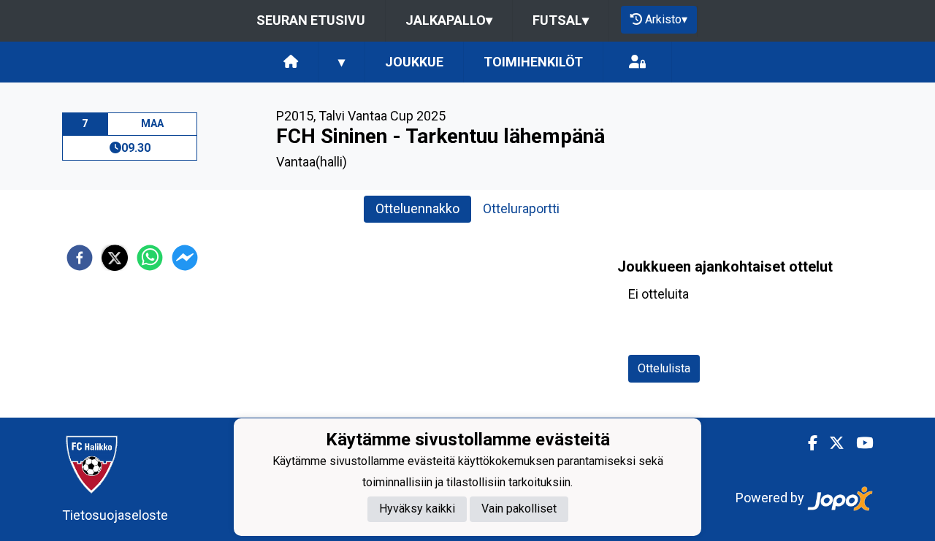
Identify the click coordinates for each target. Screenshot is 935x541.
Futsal (561, 20)
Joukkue (414, 61)
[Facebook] (806, 443)
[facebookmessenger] (185, 258)
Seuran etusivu (310, 20)
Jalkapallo (448, 20)
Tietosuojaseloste (115, 515)
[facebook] (79, 258)
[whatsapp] (150, 258)
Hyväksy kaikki (417, 508)
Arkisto (666, 19)
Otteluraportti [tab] (521, 208)
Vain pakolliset (519, 508)
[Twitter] (830, 443)
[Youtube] (858, 443)
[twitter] (115, 258)
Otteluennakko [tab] (417, 208)
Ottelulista (664, 368)
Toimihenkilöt (533, 61)
